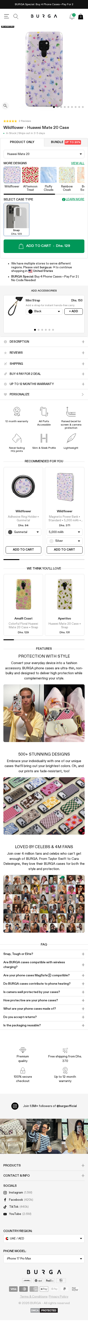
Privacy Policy (58, 1296)
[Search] (16, 16)
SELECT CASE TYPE (18, 199)
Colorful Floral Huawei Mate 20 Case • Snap (23, 625)
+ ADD (73, 311)
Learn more (75, 199)
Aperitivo (64, 618)
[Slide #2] (61, 107)
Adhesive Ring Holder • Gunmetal (23, 518)
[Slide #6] (75, 107)
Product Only (22, 142)
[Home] (44, 16)
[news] (72, 16)
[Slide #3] (65, 107)
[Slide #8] (83, 107)
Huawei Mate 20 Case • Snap (65, 625)
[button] (17, 121)
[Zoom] (5, 106)
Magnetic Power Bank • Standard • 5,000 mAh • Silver (65, 519)
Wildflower (23, 511)
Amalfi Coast (23, 618)
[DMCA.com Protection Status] (44, 1310)
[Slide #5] (72, 107)
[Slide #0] (54, 107)
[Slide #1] (57, 107)
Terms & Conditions (34, 1296)
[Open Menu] (6, 16)
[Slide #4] (68, 107)
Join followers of (50, 1106)
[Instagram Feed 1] (44, 1136)
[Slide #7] (79, 107)
